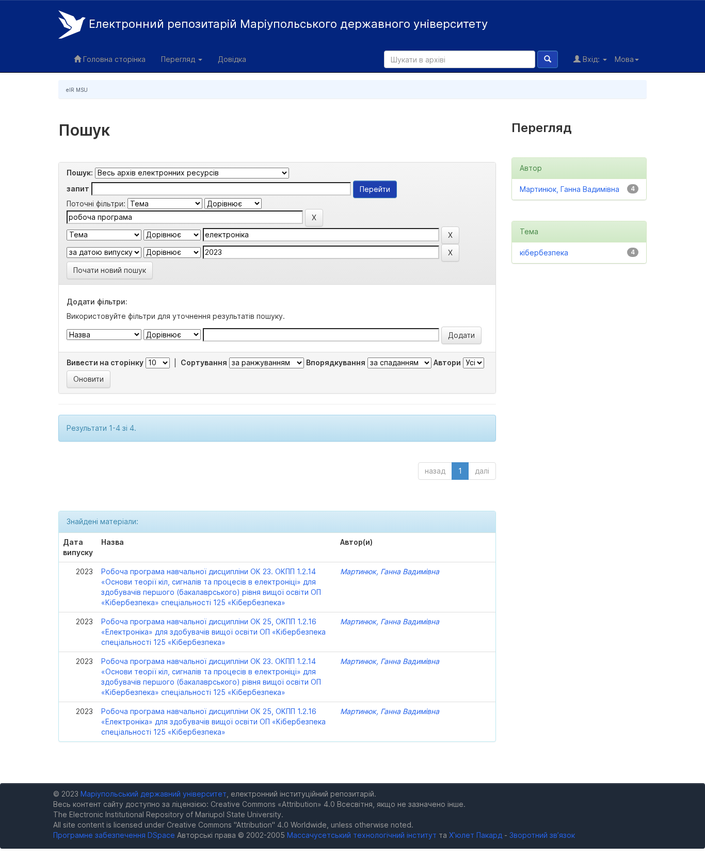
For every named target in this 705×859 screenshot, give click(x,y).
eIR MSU (77, 90)
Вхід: (591, 59)
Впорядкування (335, 362)
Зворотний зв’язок (542, 835)
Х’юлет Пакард (475, 835)
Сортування (204, 362)
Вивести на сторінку (105, 362)
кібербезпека (544, 252)
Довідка (232, 59)
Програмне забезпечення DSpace (114, 835)
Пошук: (80, 172)
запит (78, 188)
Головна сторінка (113, 59)
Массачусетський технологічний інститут (362, 835)
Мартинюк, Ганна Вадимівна (389, 571)
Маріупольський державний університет (154, 793)
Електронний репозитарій (287, 23)
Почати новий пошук (109, 270)
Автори (447, 362)
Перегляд (179, 59)
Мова (624, 59)
